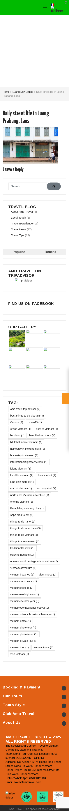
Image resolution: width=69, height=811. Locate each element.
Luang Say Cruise (23, 91)
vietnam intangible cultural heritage (32, 614)
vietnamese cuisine (23, 581)
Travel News (18, 229)
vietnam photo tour (23, 627)
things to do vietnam (24, 534)
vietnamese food (21, 587)
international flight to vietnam (28, 462)
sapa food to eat (21, 514)
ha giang (17, 435)
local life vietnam (21, 475)
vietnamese (47, 574)
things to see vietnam (24, 541)
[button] (66, 3)
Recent (50, 252)
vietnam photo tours (24, 634)
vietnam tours (43, 647)
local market (47, 475)
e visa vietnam (20, 428)
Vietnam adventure (23, 567)
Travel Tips (17, 235)
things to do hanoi (22, 521)
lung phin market (22, 481)
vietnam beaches (22, 574)
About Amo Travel (22, 211)
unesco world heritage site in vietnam (34, 561)
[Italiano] (58, 9)
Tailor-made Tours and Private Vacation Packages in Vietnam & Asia (20, 7)
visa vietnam (19, 654)
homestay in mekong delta (27, 448)
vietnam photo (20, 620)
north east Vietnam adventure (29, 495)
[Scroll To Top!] (61, 804)
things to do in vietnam (25, 528)
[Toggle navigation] (45, 7)
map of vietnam (21, 488)
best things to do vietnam (27, 415)
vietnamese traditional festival (29, 607)
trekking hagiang (22, 554)
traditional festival (22, 548)
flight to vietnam (47, 428)
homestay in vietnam (24, 455)
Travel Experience (22, 223)
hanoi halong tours (42, 435)
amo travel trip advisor (25, 409)
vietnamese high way (24, 594)
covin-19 (35, 422)
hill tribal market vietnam (26, 442)
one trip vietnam (21, 501)
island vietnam (20, 468)
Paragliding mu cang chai (27, 508)
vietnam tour (19, 647)
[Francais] (52, 4)
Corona (16, 422)
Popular (19, 252)
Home (6, 91)
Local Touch (18, 217)
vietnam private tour (23, 640)
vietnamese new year (24, 601)
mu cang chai (46, 488)
